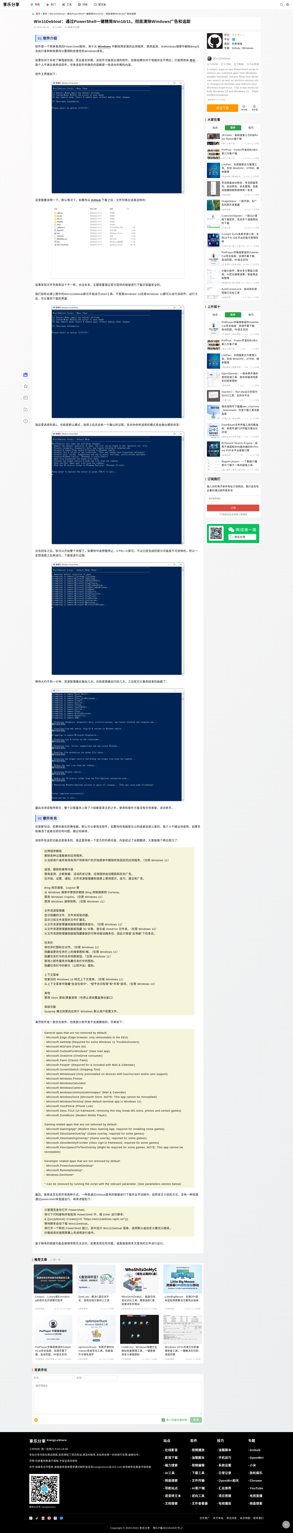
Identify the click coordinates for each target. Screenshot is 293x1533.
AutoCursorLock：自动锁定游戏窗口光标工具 (239, 291)
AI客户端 (198, 1488)
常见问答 (231, 1518)
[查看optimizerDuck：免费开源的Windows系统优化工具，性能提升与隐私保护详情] (96, 1329)
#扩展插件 (39, 1359)
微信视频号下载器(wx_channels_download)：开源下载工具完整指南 (240, 410)
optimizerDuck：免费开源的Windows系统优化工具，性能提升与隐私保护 (96, 1351)
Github (96, 200)
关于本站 (218, 1518)
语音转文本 (173, 1496)
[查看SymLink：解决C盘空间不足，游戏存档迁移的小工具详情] (96, 1278)
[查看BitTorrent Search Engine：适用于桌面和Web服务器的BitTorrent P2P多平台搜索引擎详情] (213, 449)
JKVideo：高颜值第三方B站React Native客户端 (240, 137)
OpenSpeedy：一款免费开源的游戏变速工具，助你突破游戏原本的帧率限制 (240, 377)
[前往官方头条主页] (43, 1518)
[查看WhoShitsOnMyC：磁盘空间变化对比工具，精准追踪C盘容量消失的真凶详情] (139, 1278)
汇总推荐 (225, 1488)
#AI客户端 (226, 246)
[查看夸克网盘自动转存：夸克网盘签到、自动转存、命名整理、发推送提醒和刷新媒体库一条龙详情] (213, 188)
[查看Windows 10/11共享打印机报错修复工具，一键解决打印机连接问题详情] (182, 1329)
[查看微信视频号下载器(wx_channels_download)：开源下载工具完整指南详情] (213, 412)
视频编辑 (198, 1465)
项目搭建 (225, 1496)
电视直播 (256, 1496)
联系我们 (258, 1518)
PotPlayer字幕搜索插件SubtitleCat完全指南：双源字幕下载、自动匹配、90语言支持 (53, 1351)
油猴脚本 (198, 1457)
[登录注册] (287, 4)
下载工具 (198, 1473)
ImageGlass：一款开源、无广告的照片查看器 (239, 203)
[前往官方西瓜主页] (49, 1518)
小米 (253, 1465)
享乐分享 (48, 1441)
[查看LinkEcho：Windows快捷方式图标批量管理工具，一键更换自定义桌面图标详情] (139, 1329)
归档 (85, 4)
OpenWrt (257, 1457)
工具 (69, 4)
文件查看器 (200, 1503)
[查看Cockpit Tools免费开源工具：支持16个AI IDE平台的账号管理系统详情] (213, 240)
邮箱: (79, 1378)
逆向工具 (198, 1496)
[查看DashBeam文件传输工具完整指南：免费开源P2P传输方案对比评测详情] (213, 430)
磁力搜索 (171, 1465)
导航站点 (171, 1488)
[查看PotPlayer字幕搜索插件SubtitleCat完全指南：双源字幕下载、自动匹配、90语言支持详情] (53, 1329)
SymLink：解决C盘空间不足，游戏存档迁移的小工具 (94, 1298)
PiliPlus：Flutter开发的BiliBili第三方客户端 (240, 152)
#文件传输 (236, 437)
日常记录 (225, 1473)
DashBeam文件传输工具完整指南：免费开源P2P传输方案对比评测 (240, 428)
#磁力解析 (236, 283)
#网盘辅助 (226, 177)
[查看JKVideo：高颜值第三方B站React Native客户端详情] (213, 139)
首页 (38, 14)
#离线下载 (236, 470)
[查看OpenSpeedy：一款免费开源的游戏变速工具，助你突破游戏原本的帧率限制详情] (213, 379)
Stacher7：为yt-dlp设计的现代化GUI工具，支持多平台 (240, 394)
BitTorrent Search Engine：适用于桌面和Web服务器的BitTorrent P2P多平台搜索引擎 (240, 447)
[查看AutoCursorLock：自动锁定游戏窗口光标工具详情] (213, 293)
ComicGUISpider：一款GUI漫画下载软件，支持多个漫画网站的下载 (240, 219)
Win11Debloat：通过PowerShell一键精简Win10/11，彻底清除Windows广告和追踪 (93, 14)
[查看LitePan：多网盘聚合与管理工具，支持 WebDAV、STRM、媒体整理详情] (213, 170)
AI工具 (170, 1473)
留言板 (102, 4)
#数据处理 (236, 177)
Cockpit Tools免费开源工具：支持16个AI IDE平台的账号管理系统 (240, 238)
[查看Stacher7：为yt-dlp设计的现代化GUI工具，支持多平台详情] (213, 396)
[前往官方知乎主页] (61, 1518)
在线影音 (171, 1450)
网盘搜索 (171, 1480)
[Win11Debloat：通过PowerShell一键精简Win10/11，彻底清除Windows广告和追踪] (118, 137)
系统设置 (225, 1465)
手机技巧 (225, 1457)
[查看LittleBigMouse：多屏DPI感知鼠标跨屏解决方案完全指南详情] (182, 1278)
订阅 (233, 508)
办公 (192, 60)
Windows (104, 46)
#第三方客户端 (228, 144)
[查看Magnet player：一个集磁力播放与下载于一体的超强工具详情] (213, 465)
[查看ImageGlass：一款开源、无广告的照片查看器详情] (213, 205)
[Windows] (233, 39)
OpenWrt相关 (229, 1480)
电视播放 (225, 1503)
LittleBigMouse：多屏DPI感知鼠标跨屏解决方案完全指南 (182, 1298)
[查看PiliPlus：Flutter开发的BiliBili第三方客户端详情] (213, 154)
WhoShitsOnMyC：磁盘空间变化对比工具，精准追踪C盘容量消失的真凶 (138, 1300)
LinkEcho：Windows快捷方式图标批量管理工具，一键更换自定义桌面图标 (139, 1351)
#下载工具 (226, 228)
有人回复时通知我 (176, 1420)
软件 (45, 14)
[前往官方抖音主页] (36, 1518)
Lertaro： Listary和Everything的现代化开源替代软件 (52, 1298)
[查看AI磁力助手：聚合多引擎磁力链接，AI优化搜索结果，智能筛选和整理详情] (213, 276)
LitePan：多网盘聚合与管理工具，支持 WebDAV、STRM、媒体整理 (240, 168)
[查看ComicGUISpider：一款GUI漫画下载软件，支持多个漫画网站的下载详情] (213, 221)
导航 (37, 4)
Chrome (256, 1480)
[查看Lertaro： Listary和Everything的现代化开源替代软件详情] (53, 1278)
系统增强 (237, 43)
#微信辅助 (236, 419)
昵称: (37, 1378)
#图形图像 (226, 210)
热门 (53, 4)
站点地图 (245, 1518)
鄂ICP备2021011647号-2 (168, 1528)
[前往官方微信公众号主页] (30, 1518)
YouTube (256, 1488)
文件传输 (198, 1480)
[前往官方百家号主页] (55, 1518)
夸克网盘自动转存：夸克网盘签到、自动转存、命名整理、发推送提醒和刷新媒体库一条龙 (240, 186)
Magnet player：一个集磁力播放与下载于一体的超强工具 (239, 463)
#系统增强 (39, 1309)
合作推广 (205, 1518)
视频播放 (198, 1450)
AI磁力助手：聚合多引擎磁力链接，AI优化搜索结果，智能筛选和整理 (240, 274)
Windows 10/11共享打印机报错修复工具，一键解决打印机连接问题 (182, 1351)
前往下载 (222, 108)
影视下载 (171, 1457)
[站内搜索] (281, 4)
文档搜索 (171, 1503)
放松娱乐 (256, 1473)
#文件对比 (136, 1309)
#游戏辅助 (226, 386)
